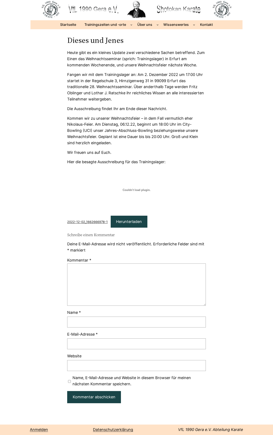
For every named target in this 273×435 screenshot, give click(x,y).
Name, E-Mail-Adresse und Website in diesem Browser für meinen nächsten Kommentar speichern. (132, 380)
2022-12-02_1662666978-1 (87, 222)
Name (74, 312)
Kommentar (79, 260)
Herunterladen (129, 221)
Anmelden (39, 429)
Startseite (68, 24)
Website (74, 356)
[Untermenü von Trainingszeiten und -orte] (131, 25)
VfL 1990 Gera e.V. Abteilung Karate (210, 429)
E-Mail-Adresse (82, 334)
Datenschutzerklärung (113, 429)
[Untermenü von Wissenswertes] (194, 25)
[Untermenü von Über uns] (158, 25)
